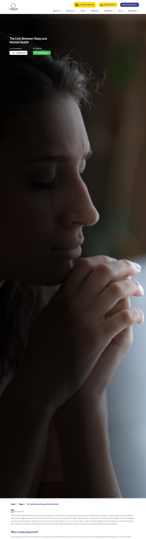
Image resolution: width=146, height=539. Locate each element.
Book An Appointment (129, 5)
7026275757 (21, 53)
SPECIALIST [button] (70, 11)
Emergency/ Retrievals (87, 5)
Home (13, 504)
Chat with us (43, 53)
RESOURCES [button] (132, 11)
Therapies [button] (108, 11)
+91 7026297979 (109, 5)
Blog (21, 504)
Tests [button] (120, 11)
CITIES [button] (82, 11)
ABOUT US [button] (56, 11)
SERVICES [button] (94, 11)
